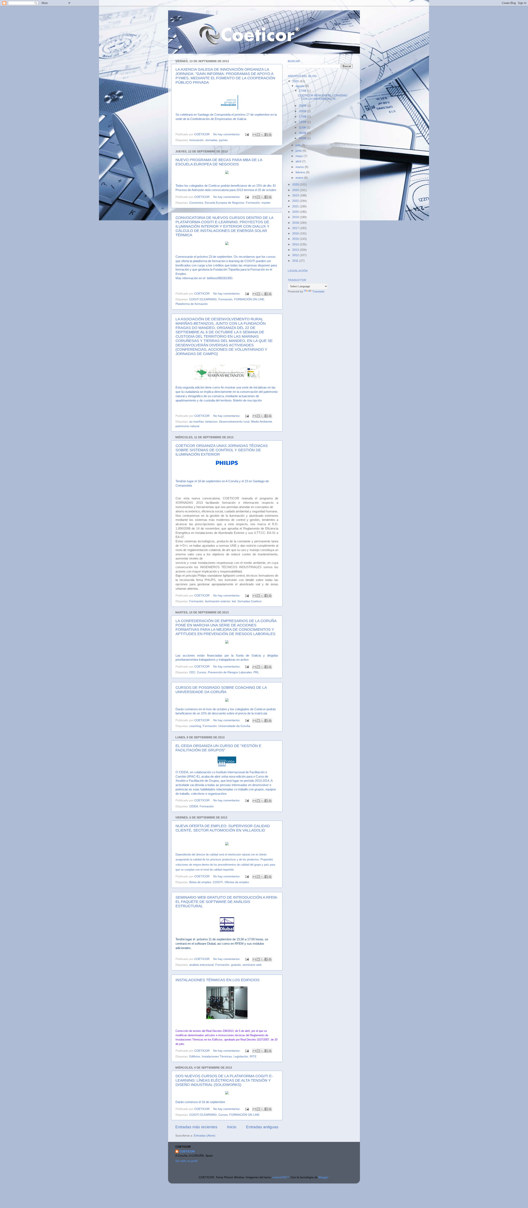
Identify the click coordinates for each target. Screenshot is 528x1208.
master (266, 202)
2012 (296, 255)
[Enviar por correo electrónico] (254, 135)
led (234, 601)
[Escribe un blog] (258, 135)
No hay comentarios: (227, 134)
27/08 (303, 90)
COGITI (218, 882)
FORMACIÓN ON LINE (249, 299)
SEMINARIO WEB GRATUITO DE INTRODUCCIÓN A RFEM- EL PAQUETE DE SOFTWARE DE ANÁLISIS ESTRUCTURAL (227, 901)
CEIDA (193, 806)
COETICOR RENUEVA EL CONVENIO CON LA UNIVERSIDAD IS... (323, 97)
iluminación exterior (217, 601)
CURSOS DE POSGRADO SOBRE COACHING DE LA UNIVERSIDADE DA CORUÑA (221, 689)
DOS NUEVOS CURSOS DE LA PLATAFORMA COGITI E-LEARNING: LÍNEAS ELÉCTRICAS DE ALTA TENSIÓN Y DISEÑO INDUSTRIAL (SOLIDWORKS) (224, 1080)
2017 (296, 228)
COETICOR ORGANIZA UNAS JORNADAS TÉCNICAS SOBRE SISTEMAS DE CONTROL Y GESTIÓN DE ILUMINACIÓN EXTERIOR (222, 450)
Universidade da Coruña (234, 726)
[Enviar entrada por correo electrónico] (247, 134)
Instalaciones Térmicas (217, 1056)
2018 (296, 222)
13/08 (303, 122)
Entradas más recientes (196, 1127)
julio (299, 145)
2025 (296, 184)
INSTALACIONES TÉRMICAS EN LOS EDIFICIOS (217, 980)
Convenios (196, 202)
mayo (300, 156)
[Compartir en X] (262, 135)
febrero (301, 172)
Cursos (201, 672)
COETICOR (187, 1151)
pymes (223, 140)
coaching (195, 726)
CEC (192, 672)
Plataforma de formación (192, 303)
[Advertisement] (319, 326)
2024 (296, 190)
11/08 (303, 127)
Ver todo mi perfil (186, 1161)
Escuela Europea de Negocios (224, 202)
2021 (296, 206)
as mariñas (196, 421)
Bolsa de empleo (200, 882)
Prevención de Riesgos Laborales (230, 672)
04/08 (303, 138)
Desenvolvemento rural (234, 421)
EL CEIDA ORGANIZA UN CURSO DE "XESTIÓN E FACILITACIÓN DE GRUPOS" (218, 748)
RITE (253, 1056)
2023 (296, 195)
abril (299, 161)
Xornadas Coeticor (249, 601)
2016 (296, 233)
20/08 (303, 111)
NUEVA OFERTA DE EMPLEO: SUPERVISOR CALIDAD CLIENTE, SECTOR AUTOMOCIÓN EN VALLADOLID (223, 828)
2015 (296, 238)
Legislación (240, 1056)
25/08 (303, 105)
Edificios (194, 1056)
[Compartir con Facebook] (266, 135)
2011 (295, 260)
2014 (296, 244)
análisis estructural (201, 964)
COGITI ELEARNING (203, 299)
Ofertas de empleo (237, 882)
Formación (253, 202)
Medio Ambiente (261, 421)
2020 (296, 211)
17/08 (303, 116)
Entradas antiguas (262, 1127)
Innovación (196, 140)
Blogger (323, 1177)
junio (299, 150)
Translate (318, 291)
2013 (296, 249)
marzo (300, 167)
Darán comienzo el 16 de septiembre (200, 1102)
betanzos (211, 421)
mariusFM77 (280, 1177)
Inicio (231, 1127)
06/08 (303, 132)
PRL (256, 672)
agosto (300, 86)
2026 (296, 81)
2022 (296, 200)
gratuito (236, 964)
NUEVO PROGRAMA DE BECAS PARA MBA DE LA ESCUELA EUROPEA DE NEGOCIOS (219, 162)
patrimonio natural (187, 426)
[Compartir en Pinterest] (270, 135)
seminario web (252, 964)
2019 (296, 217)
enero (300, 177)
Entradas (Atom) (204, 1135)
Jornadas (211, 140)
